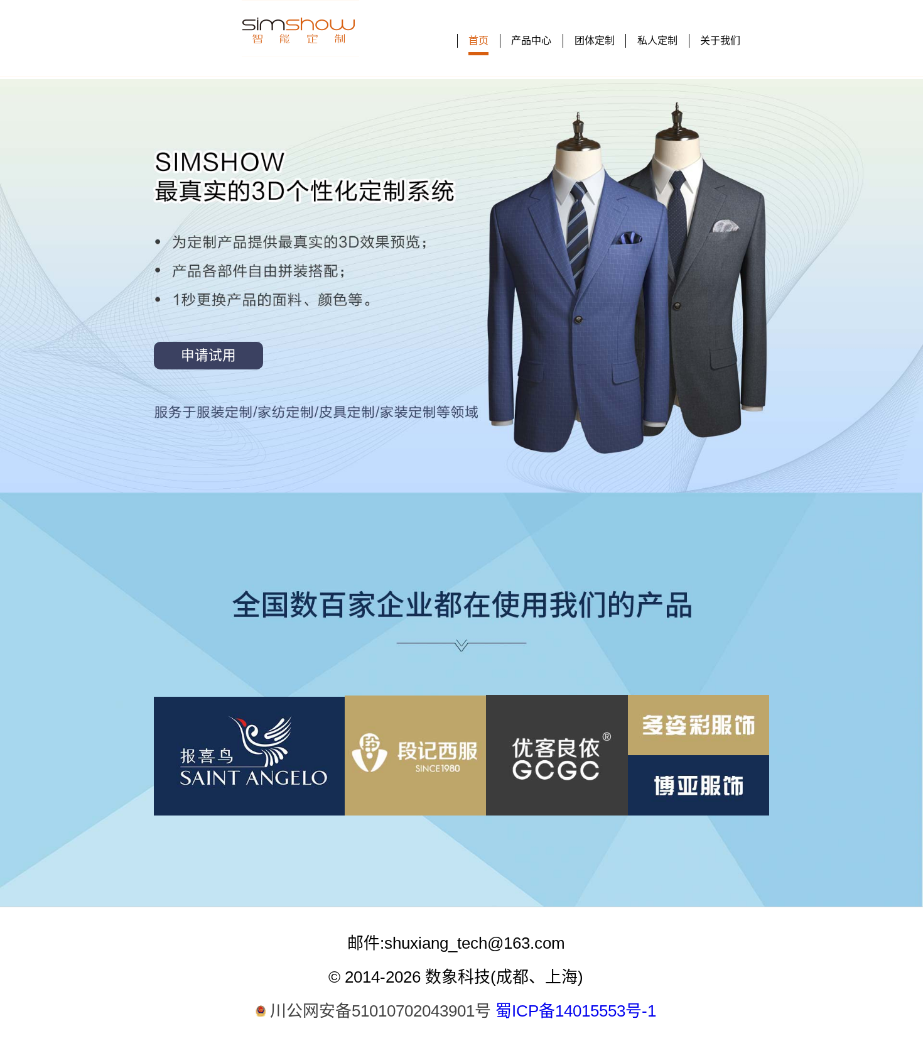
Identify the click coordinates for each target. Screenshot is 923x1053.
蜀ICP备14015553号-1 (575, 1011)
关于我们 (720, 40)
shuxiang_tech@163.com (474, 943)
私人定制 (657, 40)
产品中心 (531, 40)
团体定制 (595, 40)
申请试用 (208, 355)
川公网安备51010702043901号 (380, 1011)
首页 (478, 40)
